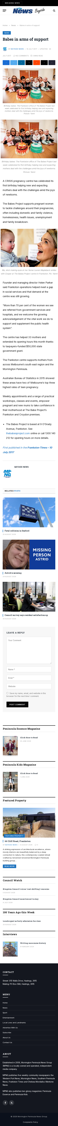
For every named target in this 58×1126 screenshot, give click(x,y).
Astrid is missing (13, 573)
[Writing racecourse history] (10, 949)
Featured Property (14, 836)
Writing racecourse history (33, 943)
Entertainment (8, 1018)
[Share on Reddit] (36, 62)
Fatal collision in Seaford (17, 530)
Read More (9, 866)
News (6, 33)
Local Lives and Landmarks (14, 1022)
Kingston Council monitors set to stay (21, 899)
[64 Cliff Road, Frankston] (29, 823)
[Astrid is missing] (29, 554)
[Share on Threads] (44, 62)
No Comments (22, 56)
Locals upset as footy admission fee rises (22, 921)
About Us (6, 1037)
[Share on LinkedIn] (21, 62)
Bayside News (17, 49)
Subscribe (7, 1032)
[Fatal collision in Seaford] (29, 512)
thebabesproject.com (18, 433)
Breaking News (12, 3)
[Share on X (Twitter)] (13, 62)
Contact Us (7, 1042)
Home (5, 1003)
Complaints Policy (30, 1122)
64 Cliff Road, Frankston (18, 841)
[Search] (53, 10)
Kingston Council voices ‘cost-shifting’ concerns (26, 889)
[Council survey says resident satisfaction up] (29, 597)
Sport (5, 1013)
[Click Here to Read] (10, 746)
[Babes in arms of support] (29, 85)
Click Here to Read (29, 737)
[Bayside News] (29, 10)
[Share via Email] (28, 62)
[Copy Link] (51, 62)
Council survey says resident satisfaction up (26, 615)
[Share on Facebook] (6, 62)
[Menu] (4, 10)
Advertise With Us (10, 1028)
